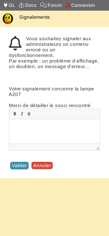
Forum (54, 5)
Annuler (42, 165)
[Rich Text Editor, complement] (54, 131)
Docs (30, 5)
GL (11, 5)
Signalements (34, 17)
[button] (14, 113)
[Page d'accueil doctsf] (7, 23)
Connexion (82, 5)
